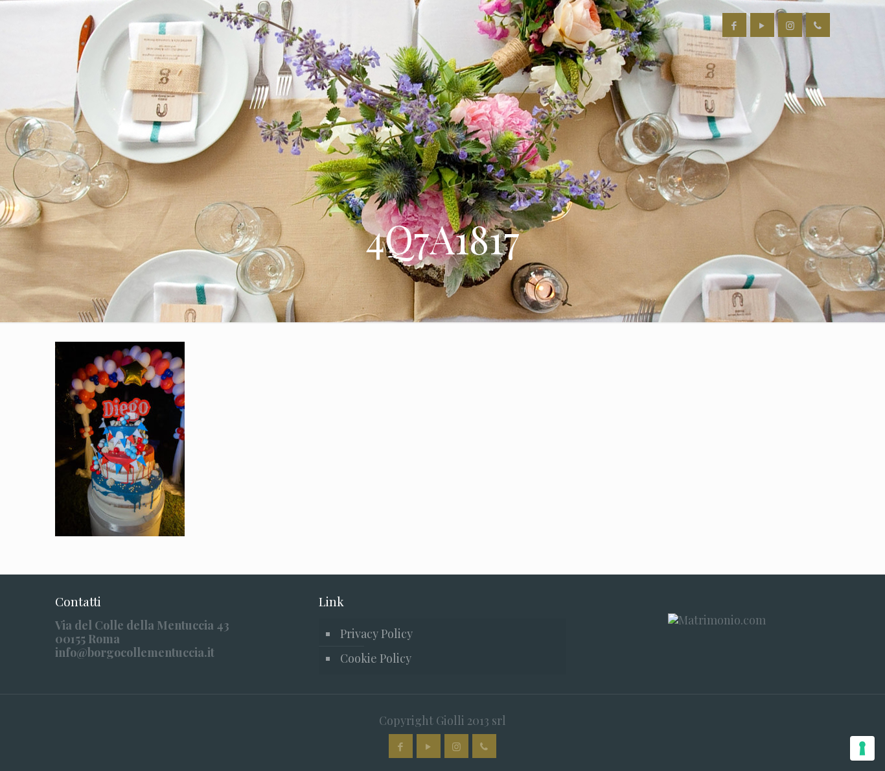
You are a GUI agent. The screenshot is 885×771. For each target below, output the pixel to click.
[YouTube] (762, 25)
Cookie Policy (375, 658)
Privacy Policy (376, 633)
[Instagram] (790, 25)
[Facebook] (734, 25)
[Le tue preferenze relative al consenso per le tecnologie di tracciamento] (862, 748)
